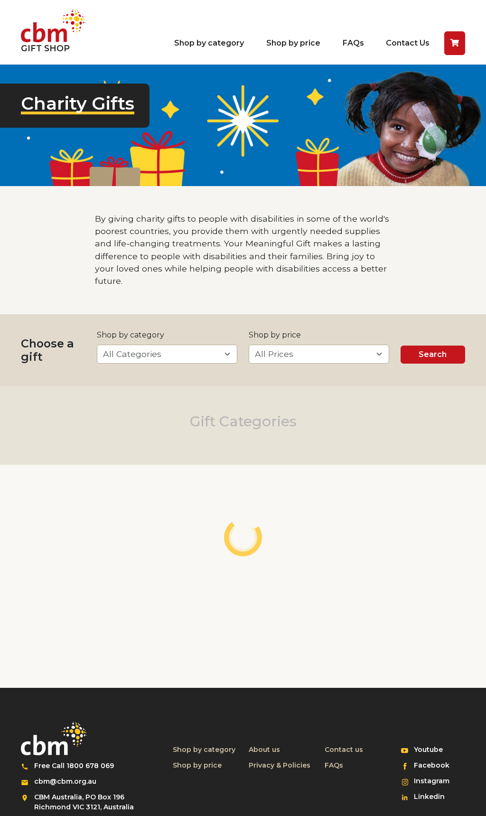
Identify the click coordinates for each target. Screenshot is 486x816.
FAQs (353, 42)
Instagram (435, 780)
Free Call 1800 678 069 (74, 765)
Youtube (435, 749)
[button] (454, 43)
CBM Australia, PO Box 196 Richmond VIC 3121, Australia (84, 802)
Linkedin (435, 796)
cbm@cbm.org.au (65, 781)
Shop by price (293, 42)
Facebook (435, 764)
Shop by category (209, 42)
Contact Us (408, 42)
